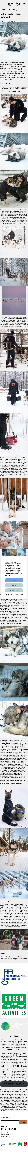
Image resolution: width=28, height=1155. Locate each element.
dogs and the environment (9, 1094)
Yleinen (6, 1089)
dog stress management (9, 1093)
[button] (24, 4)
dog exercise (13, 1091)
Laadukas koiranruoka (11, 1104)
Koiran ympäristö (4, 1103)
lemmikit (19, 1104)
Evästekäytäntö (9, 594)
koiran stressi (24, 1101)
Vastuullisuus (8, 1109)
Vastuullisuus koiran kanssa (18, 1109)
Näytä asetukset (14, 590)
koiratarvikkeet (18, 1103)
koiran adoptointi (20, 1100)
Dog (8, 1091)
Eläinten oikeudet (22, 1095)
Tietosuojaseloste (18, 594)
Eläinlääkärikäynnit (12, 1095)
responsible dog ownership (11, 1106)
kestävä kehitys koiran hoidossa (13, 1098)
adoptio (26, 1089)
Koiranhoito (11, 1103)
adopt (13, 1089)
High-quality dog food (5, 1097)
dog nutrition (19, 1091)
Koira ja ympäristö (10, 1100)
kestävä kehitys (15, 1097)
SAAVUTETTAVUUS (5, 1136)
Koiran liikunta (8, 1101)
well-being (2, 1110)
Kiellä (14, 585)
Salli (14, 580)
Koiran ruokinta (16, 1101)
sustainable (3, 1107)
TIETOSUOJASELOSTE (6, 1132)
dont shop (19, 1094)
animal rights (3, 1091)
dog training (19, 1093)
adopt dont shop (19, 1089)
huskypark (13, 21)
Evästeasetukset (6, 1134)
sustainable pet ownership (12, 1107)
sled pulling (21, 1106)
